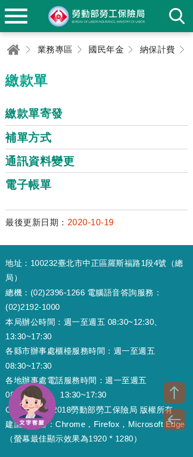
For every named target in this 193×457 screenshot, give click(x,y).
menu (16, 16)
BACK (174, 419)
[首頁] (13, 49)
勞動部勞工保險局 (96, 16)
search (177, 16)
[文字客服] (32, 406)
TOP (174, 392)
